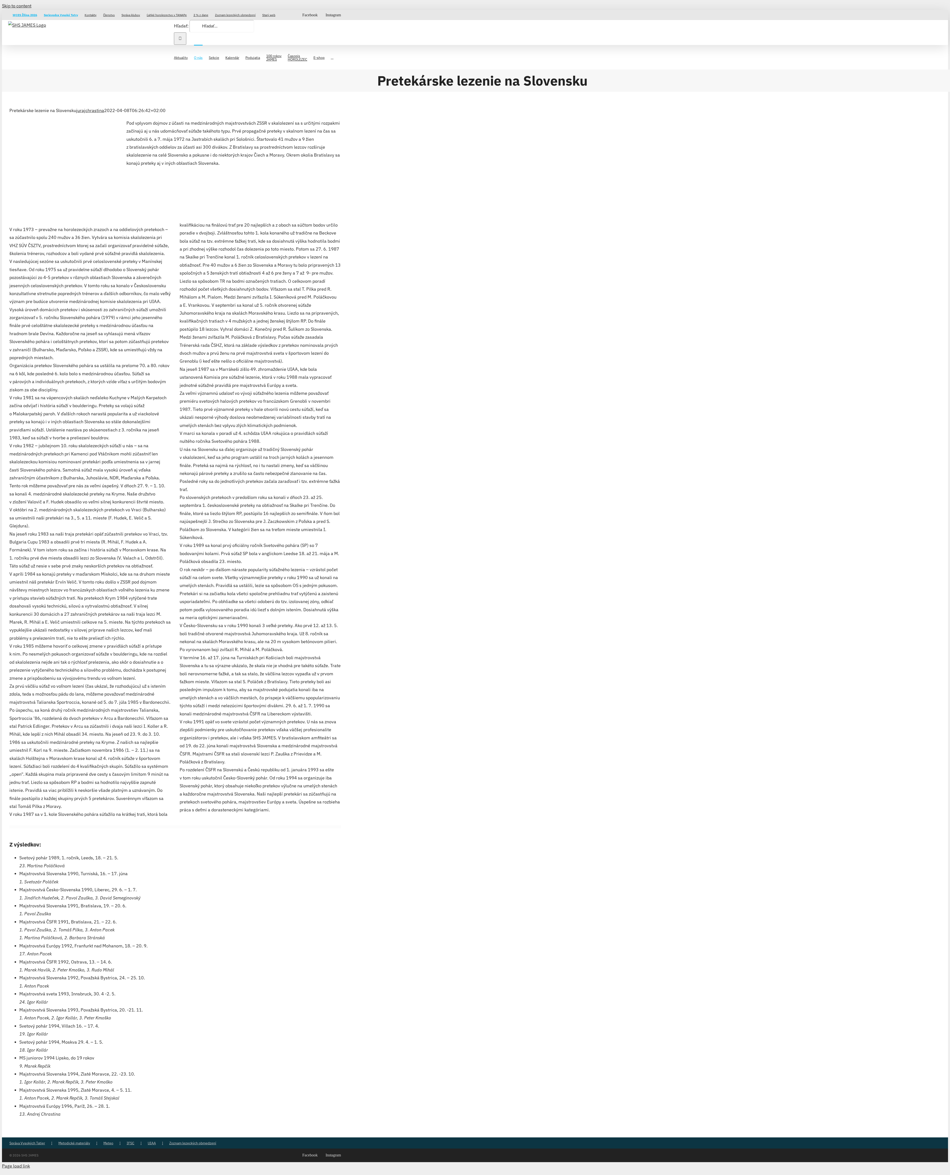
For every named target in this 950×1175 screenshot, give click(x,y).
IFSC (130, 1143)
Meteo (108, 1143)
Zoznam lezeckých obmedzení (192, 1143)
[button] (332, 57)
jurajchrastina (90, 110)
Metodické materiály (74, 1143)
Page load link (16, 1166)
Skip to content (16, 6)
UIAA (152, 1143)
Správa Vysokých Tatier (27, 1143)
